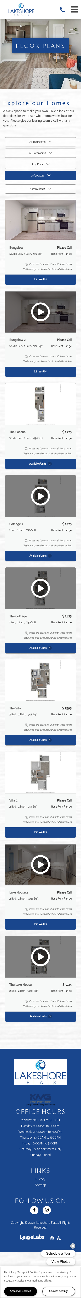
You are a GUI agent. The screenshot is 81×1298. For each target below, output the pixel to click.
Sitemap (40, 1185)
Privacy (40, 1179)
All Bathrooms (37, 153)
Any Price (37, 164)
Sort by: (37, 189)
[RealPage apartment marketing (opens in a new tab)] (32, 1239)
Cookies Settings (58, 1291)
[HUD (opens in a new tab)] (52, 1239)
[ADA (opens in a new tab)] (59, 1239)
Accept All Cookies (20, 1291)
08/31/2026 (37, 175)
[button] (63, 10)
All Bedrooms (37, 142)
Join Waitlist (40, 279)
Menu (73, 9)
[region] (40, 1282)
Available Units (39, 463)
